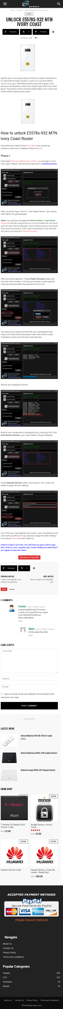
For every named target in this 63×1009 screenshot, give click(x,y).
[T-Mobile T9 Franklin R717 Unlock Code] (14, 807)
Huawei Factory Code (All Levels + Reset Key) (43, 871)
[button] (5, 4)
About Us (7, 943)
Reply (20, 621)
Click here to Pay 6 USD (29, 557)
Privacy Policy (9, 952)
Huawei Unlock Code (11, 870)
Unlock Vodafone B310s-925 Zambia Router (39, 752)
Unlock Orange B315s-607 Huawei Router (38, 769)
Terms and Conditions (13, 956)
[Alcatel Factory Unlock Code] (44, 807)
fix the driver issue (29, 231)
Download (5, 223)
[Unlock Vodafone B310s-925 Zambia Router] (9, 757)
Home (12, 10)
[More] (53, 32)
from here (31, 146)
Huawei (19, 10)
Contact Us (8, 948)
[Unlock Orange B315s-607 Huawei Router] (9, 774)
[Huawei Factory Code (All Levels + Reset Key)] (44, 853)
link (40, 148)
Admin (23, 739)
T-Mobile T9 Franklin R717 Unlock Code (13, 826)
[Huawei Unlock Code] (14, 853)
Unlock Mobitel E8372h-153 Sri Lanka (36, 735)
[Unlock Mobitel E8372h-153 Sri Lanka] (9, 740)
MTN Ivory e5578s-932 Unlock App (25, 161)
